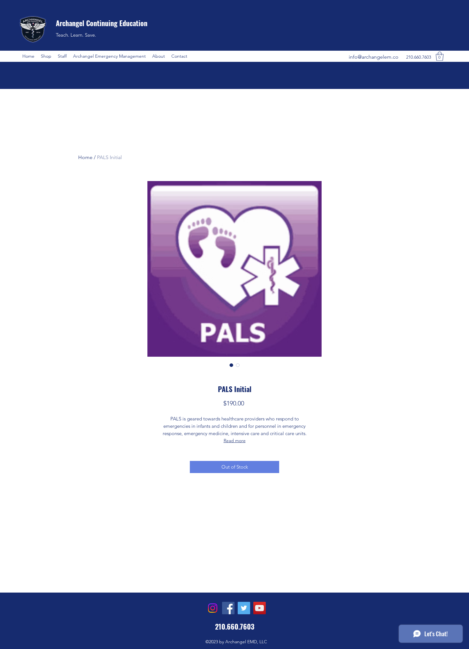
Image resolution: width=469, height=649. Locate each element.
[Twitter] (244, 608)
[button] (46, 56)
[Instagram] (212, 608)
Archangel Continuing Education (101, 23)
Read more (235, 440)
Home (85, 157)
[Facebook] (228, 608)
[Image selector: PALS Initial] (231, 365)
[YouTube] (259, 608)
